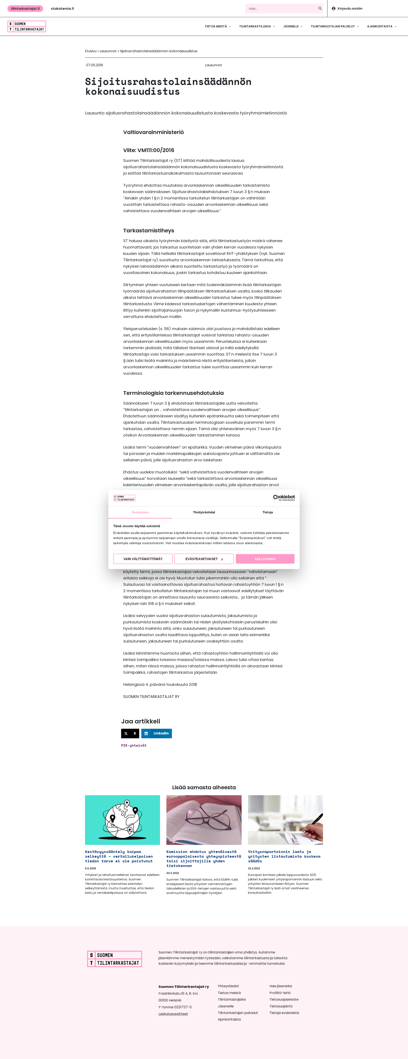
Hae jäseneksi (280, 986)
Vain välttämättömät (143, 559)
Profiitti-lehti (279, 992)
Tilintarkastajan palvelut (238, 1012)
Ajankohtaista (229, 1019)
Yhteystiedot (228, 986)
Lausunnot (108, 51)
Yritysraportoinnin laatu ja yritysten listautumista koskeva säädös (284, 856)
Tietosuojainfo (281, 1006)
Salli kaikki (265, 559)
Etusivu (90, 51)
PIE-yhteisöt (134, 745)
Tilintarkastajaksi (232, 999)
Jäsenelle (226, 1006)
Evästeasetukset (202, 559)
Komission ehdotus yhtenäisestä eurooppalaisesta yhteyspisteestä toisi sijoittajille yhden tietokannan (203, 858)
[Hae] (320, 8)
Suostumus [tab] (140, 512)
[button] (25, 8)
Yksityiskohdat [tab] (204, 512)
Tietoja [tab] (268, 512)
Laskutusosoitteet (173, 1013)
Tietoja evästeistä (284, 1012)
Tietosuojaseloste (284, 999)
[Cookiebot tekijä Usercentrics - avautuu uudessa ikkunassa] (276, 498)
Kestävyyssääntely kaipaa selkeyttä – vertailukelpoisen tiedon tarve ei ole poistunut (119, 856)
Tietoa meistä (229, 992)
